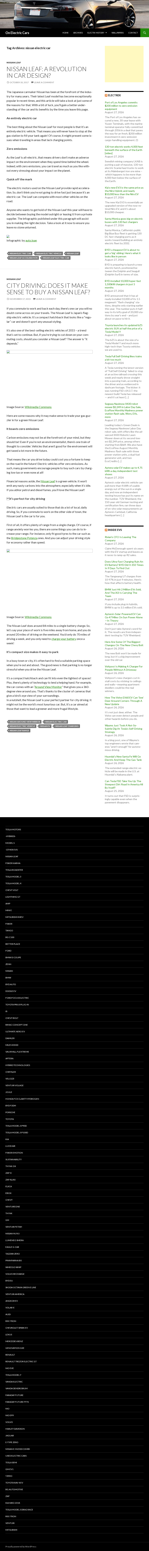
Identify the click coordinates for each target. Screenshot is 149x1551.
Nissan (9, 971)
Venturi (10, 1523)
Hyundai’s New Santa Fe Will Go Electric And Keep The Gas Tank (123, 758)
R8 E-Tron (10, 1321)
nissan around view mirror (25, 722)
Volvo (9, 1422)
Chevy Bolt (11, 1018)
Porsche (10, 1112)
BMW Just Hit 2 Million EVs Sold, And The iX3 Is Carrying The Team (123, 593)
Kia (7, 1139)
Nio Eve (9, 1368)
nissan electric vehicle (49, 253)
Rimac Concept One (16, 1024)
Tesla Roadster (14, 870)
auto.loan (31, 240)
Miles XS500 (11, 1045)
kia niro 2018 (12, 1502)
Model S (10, 843)
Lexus (8, 1334)
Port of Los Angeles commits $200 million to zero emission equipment (121, 105)
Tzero (8, 1476)
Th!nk (8, 1213)
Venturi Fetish (13, 1226)
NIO (7, 1408)
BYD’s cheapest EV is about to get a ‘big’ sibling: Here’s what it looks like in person (123, 253)
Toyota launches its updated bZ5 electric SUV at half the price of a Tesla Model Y (123, 328)
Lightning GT (12, 896)
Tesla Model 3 (13, 876)
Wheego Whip (13, 1267)
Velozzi (9, 1078)
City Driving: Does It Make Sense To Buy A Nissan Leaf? (48, 289)
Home (66, 32)
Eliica (8, 1186)
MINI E (8, 910)
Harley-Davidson (15, 1428)
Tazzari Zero (12, 1253)
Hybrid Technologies (17, 1065)
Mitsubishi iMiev (14, 917)
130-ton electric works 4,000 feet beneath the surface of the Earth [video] (124, 150)
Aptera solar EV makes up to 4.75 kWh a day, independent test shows (123, 471)
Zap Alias (10, 1179)
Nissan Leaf (14, 62)
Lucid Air (10, 1146)
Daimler (10, 1038)
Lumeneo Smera (14, 1240)
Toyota (9, 1119)
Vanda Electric (14, 1381)
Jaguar (9, 1435)
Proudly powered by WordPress (20, 1546)
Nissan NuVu (12, 1233)
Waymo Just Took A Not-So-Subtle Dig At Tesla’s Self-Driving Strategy (123, 728)
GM (7, 1220)
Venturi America (14, 1294)
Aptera (9, 1058)
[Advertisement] (124, 64)
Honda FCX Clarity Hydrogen (22, 1098)
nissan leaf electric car (56, 258)
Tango (9, 930)
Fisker (8, 923)
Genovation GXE (14, 1348)
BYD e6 (9, 1280)
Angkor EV (11, 1300)
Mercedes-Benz (14, 1341)
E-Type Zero (11, 1442)
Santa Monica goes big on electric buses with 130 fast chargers (124, 220)
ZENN (8, 964)
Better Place (12, 944)
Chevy (9, 1199)
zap (7, 1496)
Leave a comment (44, 82)
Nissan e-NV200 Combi (17, 1449)
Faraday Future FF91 (17, 1401)
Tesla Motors (13, 829)
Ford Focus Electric (17, 997)
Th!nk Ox (10, 1166)
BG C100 (9, 937)
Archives (78, 32)
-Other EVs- (11, 849)
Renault (10, 1354)
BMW (8, 977)
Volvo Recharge (15, 1274)
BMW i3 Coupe (13, 957)
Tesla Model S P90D (16, 1125)
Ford (8, 950)
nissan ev (45, 726)
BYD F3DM (10, 1105)
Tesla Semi (11, 1462)
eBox (8, 1193)
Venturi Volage (14, 1085)
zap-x (8, 1173)
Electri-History (95, 32)
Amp (7, 903)
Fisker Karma (12, 863)
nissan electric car (20, 253)
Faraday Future (14, 1395)
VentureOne (12, 1206)
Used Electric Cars (16, 1455)
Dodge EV (10, 991)
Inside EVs (115, 529)
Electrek (114, 95)
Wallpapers (118, 32)
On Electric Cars (17, 33)
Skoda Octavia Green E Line (20, 1287)
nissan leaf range (19, 730)
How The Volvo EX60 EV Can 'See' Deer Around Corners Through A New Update (124, 701)
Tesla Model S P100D (16, 1132)
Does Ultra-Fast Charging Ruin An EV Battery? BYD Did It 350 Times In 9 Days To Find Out (124, 565)
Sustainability (13, 1159)
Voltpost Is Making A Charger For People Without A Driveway (124, 668)
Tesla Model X (13, 883)
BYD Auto (10, 984)
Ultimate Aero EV (15, 1031)
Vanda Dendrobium (16, 1388)
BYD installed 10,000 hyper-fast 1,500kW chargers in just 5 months (123, 284)
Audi (8, 1314)
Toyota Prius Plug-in (17, 1004)
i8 (6, 1011)
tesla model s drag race (19, 1509)
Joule (8, 1092)
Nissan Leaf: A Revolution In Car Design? (46, 72)
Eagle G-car (12, 1247)
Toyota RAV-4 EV (14, 1482)
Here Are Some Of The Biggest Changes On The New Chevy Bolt (124, 643)
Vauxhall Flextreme (17, 1051)
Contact (133, 32)
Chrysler (10, 1072)
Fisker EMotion (14, 1152)
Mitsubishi (11, 1529)
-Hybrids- (10, 836)
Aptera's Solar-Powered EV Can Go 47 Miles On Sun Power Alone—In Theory (124, 617)
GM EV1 (9, 1469)
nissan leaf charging (67, 726)
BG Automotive (14, 1489)
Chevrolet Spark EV (16, 1327)
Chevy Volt (11, 890)
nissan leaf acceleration (24, 258)
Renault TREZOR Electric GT (21, 1361)
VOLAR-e (10, 1307)
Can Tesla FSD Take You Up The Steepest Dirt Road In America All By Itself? (124, 784)
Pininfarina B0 (13, 1260)
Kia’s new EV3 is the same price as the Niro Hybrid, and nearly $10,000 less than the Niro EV (124, 191)
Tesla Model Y (13, 1375)
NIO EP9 (9, 1415)
